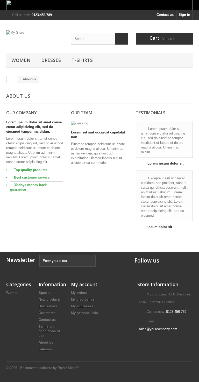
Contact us (165, 15)
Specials (45, 293)
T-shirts (82, 60)
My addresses (82, 306)
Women (21, 60)
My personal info (84, 313)
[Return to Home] (12, 79)
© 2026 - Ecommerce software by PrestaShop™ (42, 368)
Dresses (51, 60)
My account (84, 284)
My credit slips (83, 299)
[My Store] (34, 38)
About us (46, 342)
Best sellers (48, 306)
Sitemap (45, 349)
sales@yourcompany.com (157, 329)
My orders (79, 293)
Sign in (184, 15)
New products (50, 299)
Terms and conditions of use (49, 331)
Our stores (47, 313)
